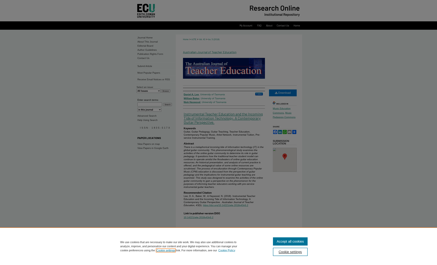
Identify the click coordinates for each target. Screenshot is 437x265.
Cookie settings (165, 250)
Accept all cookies (290, 241)
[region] (218, 246)
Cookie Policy (226, 250)
